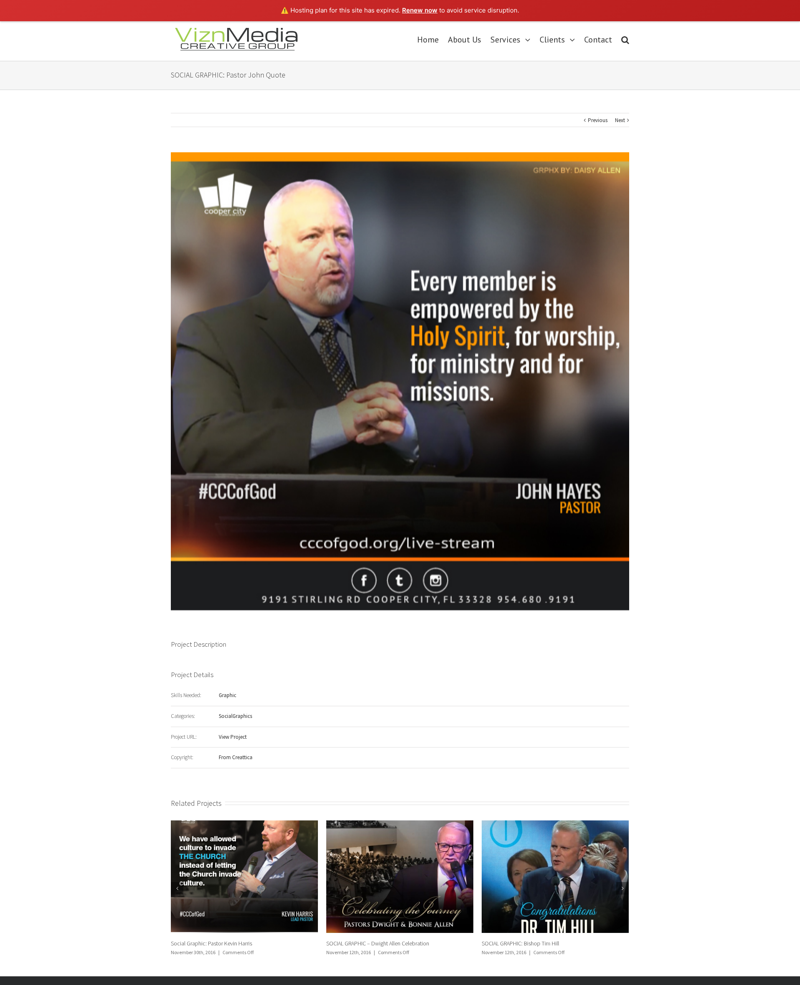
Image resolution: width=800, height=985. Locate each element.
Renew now (420, 10)
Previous (598, 120)
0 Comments (546, 952)
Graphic (227, 695)
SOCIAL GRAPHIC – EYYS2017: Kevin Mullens (533, 943)
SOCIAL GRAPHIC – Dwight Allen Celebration (222, 943)
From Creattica (235, 757)
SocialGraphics (235, 716)
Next (620, 120)
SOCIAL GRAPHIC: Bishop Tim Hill (365, 943)
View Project (233, 736)
